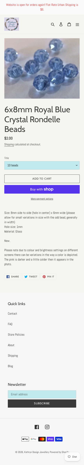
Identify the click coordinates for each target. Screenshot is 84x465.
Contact (12, 313)
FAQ (10, 324)
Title (6, 158)
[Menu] (77, 24)
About (11, 345)
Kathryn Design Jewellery (36, 452)
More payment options (42, 198)
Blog (10, 366)
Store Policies (16, 335)
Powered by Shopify (59, 452)
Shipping (9, 144)
